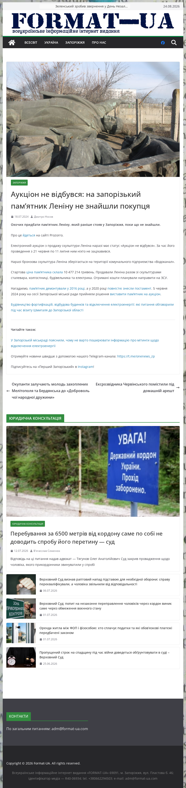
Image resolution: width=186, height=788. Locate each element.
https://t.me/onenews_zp (136, 356)
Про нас (99, 42)
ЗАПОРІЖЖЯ (75, 42)
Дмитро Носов (43, 217)
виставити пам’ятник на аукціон (135, 294)
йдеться (29, 235)
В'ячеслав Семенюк (47, 551)
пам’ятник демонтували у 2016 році (57, 288)
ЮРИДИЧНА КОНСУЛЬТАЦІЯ (27, 523)
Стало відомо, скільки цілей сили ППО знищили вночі (92, 6)
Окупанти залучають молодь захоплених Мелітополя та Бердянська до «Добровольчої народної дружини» (51, 391)
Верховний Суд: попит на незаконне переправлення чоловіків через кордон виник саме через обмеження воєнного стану (105, 605)
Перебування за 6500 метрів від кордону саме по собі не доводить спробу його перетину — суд (86, 537)
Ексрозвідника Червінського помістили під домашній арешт (135, 387)
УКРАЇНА (51, 42)
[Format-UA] (11, 42)
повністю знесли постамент (129, 288)
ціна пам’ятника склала (44, 272)
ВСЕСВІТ (30, 42)
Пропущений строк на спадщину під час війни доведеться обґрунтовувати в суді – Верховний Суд (104, 654)
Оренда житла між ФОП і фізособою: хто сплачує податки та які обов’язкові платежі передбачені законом (105, 630)
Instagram (85, 366)
